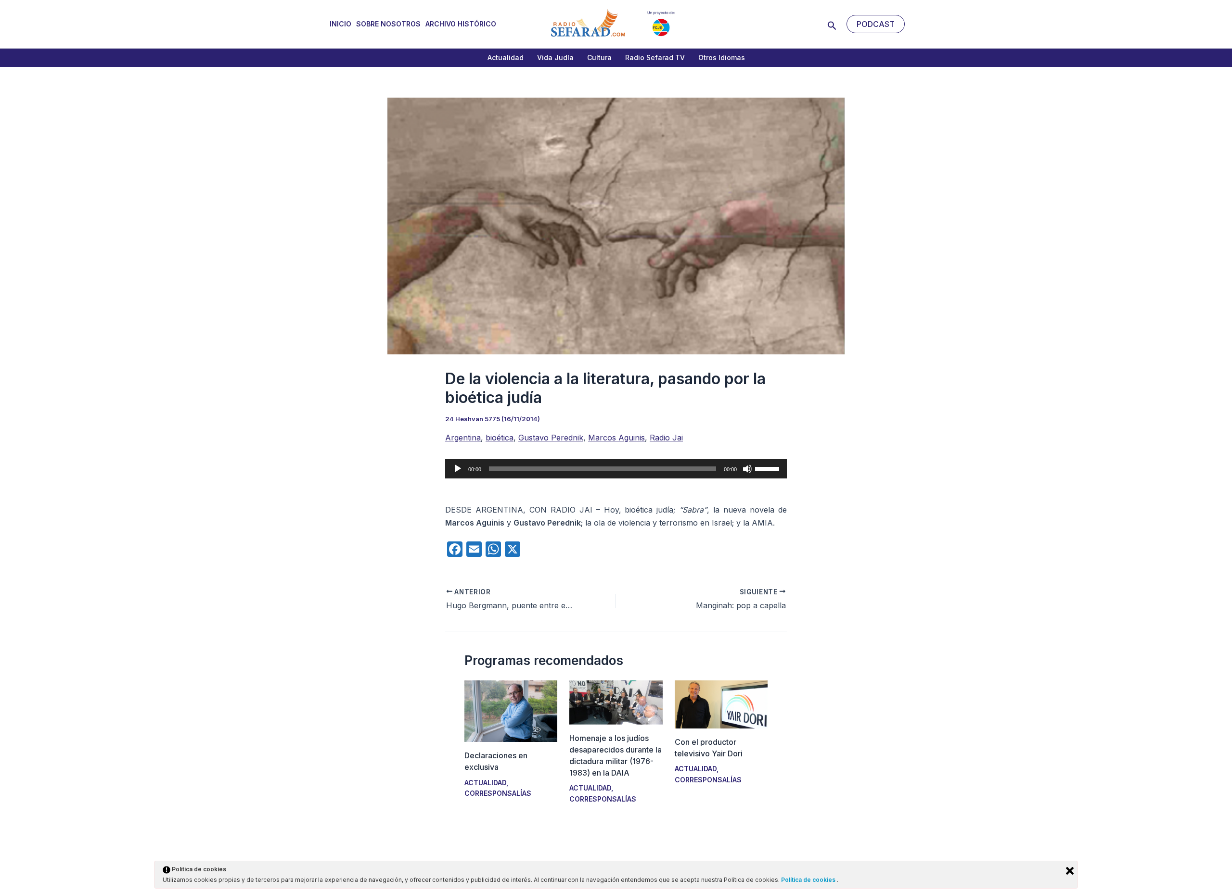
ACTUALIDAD (485, 782)
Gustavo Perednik (550, 437)
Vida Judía (555, 57)
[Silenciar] (747, 469)
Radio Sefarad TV (655, 57)
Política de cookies (809, 879)
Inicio (340, 24)
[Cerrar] (1070, 871)
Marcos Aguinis (616, 437)
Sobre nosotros (388, 24)
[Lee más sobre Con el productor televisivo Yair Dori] (721, 703)
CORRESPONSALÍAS (497, 793)
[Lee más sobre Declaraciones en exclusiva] (510, 710)
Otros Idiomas (721, 57)
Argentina (463, 437)
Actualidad (506, 57)
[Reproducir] (457, 469)
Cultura (599, 57)
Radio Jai (666, 437)
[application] (616, 468)
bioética (499, 437)
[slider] (768, 468)
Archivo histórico (460, 24)
